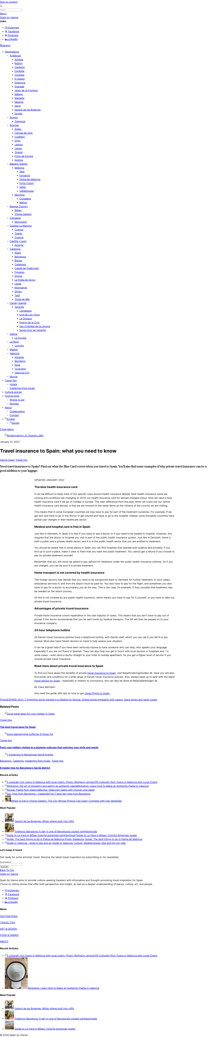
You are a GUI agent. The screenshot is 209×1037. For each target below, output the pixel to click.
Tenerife (19, 307)
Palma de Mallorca (29, 179)
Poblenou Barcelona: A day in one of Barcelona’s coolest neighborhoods (56, 831)
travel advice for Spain (47, 680)
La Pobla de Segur (25, 279)
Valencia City (22, 372)
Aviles (18, 129)
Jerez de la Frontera (26, 90)
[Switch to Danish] (14, 423)
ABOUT (4, 941)
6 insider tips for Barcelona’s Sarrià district (25, 767)
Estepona (20, 82)
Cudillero (20, 136)
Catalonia (15, 248)
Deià (21, 171)
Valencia (14, 353)
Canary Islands (18, 303)
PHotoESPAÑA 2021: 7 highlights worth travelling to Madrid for (36, 699)
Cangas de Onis (24, 132)
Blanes (18, 260)
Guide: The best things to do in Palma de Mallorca (113, 839)
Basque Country (19, 206)
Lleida (18, 283)
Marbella (19, 98)
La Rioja (14, 341)
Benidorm (20, 361)
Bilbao (18, 210)
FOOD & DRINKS (9, 935)
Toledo (18, 233)
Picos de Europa (24, 156)
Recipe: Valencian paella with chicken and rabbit (67, 789)
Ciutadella (25, 198)
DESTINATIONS (9, 916)
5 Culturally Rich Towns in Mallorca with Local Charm (127, 782)
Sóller (22, 187)
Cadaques (20, 264)
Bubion (18, 63)
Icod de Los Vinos (29, 314)
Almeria (19, 59)
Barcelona (20, 256)
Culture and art (13, 392)
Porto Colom (26, 183)
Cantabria (15, 218)
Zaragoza (20, 121)
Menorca (20, 194)
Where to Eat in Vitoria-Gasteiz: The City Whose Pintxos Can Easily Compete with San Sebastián (66, 800)
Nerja (18, 105)
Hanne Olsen (7, 459)
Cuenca (19, 229)
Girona (18, 276)
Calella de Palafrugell (27, 268)
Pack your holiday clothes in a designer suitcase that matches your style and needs (49, 747)
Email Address (5, 862)
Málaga (19, 94)
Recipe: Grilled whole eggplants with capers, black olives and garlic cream (114, 699)
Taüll (17, 295)
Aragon (14, 117)
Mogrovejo (21, 221)
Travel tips (11, 380)
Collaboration (17, 411)
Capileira (20, 67)
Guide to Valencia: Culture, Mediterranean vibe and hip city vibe (89, 843)
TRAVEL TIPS (7, 922)
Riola (17, 365)
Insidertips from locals (22, 388)
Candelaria (25, 310)
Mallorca (19, 167)
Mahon (23, 202)
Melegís (19, 102)
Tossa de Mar (22, 299)
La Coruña (20, 337)
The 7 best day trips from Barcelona (69, 793)
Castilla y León (18, 241)
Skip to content (9, 1)
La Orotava (25, 318)
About (8, 407)
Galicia (13, 334)
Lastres (19, 144)
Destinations (12, 51)
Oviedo (19, 152)
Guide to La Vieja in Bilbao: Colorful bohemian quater (106, 835)
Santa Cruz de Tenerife (32, 330)
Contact (14, 415)
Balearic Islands (18, 163)
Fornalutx (24, 175)
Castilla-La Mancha (21, 225)
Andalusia (15, 55)
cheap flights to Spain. (97, 693)
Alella (18, 252)
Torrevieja (20, 368)
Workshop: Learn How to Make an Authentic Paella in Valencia (113, 786)
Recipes (14, 403)
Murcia (13, 376)
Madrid (14, 349)
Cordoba (19, 71)
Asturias (14, 125)
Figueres (19, 272)
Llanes (18, 148)
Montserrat (21, 287)
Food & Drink (12, 395)
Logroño (19, 345)
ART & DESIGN (8, 928)
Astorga (19, 245)
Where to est (17, 399)
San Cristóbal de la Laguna (34, 326)
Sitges (18, 291)
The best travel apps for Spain (18, 727)
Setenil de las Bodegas (28, 109)
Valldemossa (26, 190)
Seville (18, 113)
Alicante (19, 357)
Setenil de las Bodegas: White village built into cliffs (44, 821)
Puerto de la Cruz (29, 322)
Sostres (19, 160)
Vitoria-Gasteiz (23, 214)
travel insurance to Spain (101, 673)
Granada (19, 86)
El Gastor (20, 78)
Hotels (13, 384)
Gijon (18, 140)
